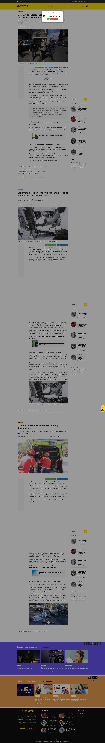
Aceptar (49, 19)
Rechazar (55, 19)
